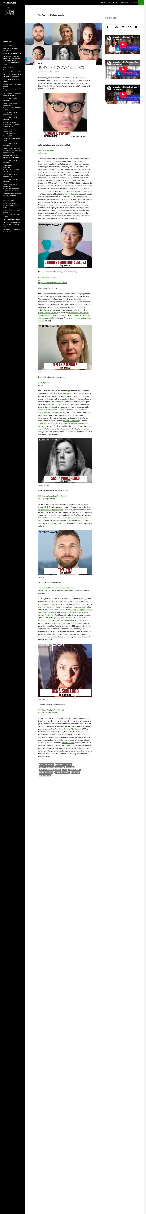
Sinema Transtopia (60, 315)
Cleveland (42, 620)
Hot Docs (56, 620)
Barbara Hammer (8, 200)
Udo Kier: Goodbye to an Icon (12, 53)
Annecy (73, 609)
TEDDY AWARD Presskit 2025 (12, 219)
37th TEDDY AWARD (46, 764)
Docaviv (89, 609)
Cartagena (81, 609)
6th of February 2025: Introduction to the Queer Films (11, 205)
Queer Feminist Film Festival (70, 729)
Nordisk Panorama (71, 420)
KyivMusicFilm (55, 523)
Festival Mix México (46, 150)
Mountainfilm (69, 620)
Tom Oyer (75, 772)
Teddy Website (113, 2)
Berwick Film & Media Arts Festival (52, 412)
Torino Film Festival (69, 194)
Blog (40, 63)
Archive (123, 2)
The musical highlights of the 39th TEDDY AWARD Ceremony (12, 196)
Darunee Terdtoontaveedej (50, 770)
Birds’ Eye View (44, 382)
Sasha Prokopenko (62, 772)
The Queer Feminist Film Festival (51, 710)
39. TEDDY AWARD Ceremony (12, 229)
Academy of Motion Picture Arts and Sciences (56, 588)
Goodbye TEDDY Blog (9, 46)
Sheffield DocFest (54, 404)
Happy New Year (8, 232)
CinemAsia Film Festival (47, 277)
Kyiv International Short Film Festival (52, 496)
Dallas (49, 620)
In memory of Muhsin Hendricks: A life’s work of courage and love (11, 124)
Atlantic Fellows (68, 743)
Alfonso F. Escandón (63, 764)
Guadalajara (51, 612)
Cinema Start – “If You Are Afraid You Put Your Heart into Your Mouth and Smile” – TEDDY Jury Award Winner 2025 (12, 60)
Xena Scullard (45, 775)
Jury (64, 770)
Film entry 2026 (8, 67)
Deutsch (134, 2)
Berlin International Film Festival (52, 767)
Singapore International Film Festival (52, 283)
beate (57, 72)
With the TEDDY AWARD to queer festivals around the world (11, 224)
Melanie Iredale (75, 770)
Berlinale (70, 767)
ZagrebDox (42, 423)
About (103, 2)
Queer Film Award (46, 772)
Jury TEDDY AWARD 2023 (61, 67)
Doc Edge (42, 612)
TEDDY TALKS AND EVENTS (11, 148)
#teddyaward (9, 2)
